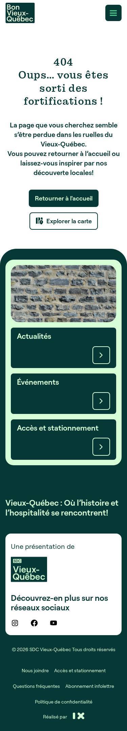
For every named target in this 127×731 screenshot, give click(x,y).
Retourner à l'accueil (63, 198)
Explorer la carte (69, 221)
